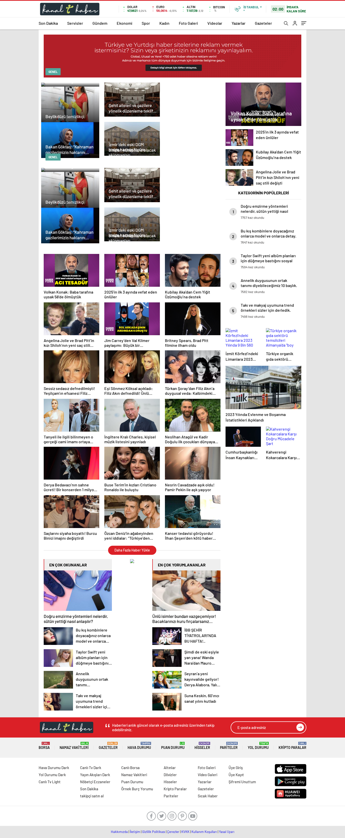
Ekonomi (124, 23)
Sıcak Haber (208, 796)
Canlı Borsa (130, 767)
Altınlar (170, 767)
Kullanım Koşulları (204, 832)
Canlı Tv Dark (90, 767)
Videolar (214, 23)
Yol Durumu (258, 746)
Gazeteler (263, 23)
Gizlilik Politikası (153, 832)
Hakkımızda (119, 832)
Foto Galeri (188, 23)
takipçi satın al (92, 796)
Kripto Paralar (292, 746)
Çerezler (173, 832)
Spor (146, 23)
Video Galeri (207, 774)
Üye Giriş (236, 767)
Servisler (75, 23)
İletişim (135, 832)
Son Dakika (48, 23)
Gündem (99, 23)
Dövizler (170, 774)
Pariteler (229, 746)
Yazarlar (238, 23)
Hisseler (202, 746)
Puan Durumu (173, 746)
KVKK (185, 832)
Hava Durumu (139, 746)
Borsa (44, 746)
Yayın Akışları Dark (95, 774)
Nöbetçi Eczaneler (95, 781)
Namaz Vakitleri (74, 746)
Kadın (164, 23)
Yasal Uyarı (226, 832)
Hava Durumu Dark (54, 767)
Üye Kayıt (236, 774)
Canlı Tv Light (50, 781)
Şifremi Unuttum (242, 781)
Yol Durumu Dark (52, 774)
